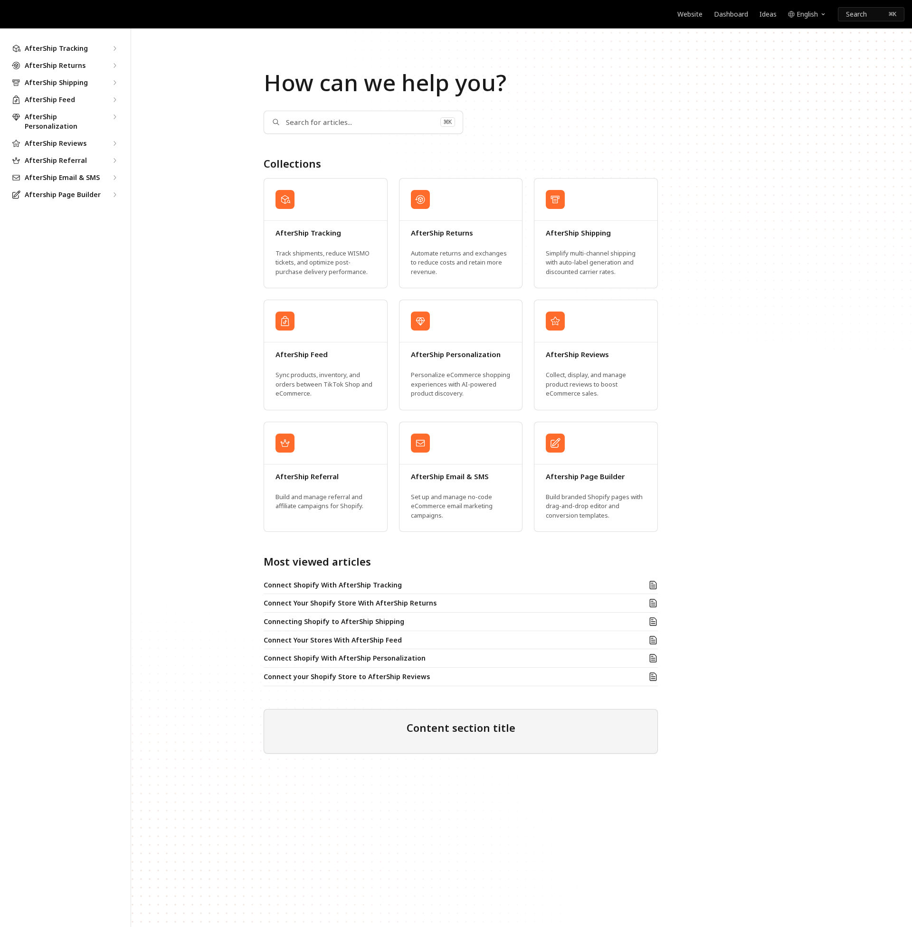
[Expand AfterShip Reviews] (114, 143)
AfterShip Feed (302, 354)
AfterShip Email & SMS (450, 476)
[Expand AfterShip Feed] (114, 99)
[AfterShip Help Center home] (9, 14)
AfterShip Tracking (308, 232)
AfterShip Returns (442, 232)
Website (690, 14)
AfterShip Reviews (577, 354)
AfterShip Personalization (456, 354)
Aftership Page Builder (585, 476)
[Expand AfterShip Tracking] (114, 48)
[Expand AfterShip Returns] (114, 65)
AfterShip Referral (307, 476)
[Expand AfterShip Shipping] (114, 82)
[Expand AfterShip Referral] (114, 160)
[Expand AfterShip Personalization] (114, 116)
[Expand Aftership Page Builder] (114, 194)
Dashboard (731, 14)
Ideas (768, 14)
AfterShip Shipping (578, 232)
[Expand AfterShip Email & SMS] (114, 177)
